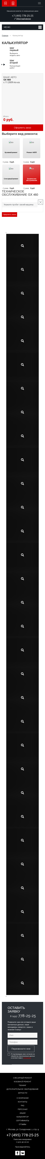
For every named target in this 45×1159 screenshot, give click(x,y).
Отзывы (22, 1124)
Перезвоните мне (21, 1048)
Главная (5, 36)
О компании (22, 1098)
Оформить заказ (9, 214)
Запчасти (22, 1093)
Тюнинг (22, 1085)
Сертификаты (22, 1121)
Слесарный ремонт (22, 1078)
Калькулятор (22, 1117)
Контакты (22, 1102)
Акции (23, 1113)
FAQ (22, 1106)
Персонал (22, 1109)
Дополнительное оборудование (22, 1089)
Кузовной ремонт (22, 1082)
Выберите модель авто (15, 51)
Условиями (27, 1058)
